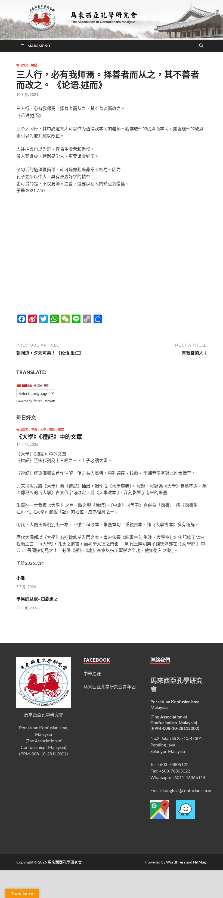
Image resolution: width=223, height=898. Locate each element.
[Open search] (201, 46)
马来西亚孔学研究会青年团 (109, 686)
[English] (29, 385)
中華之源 (92, 673)
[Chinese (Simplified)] (18, 385)
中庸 (34, 429)
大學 (43, 429)
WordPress (175, 862)
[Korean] (40, 385)
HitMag (199, 862)
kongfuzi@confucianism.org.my (192, 790)
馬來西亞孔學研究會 (65, 862)
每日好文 (22, 65)
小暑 (20, 577)
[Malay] (46, 385)
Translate (49, 401)
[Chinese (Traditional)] (24, 385)
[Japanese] (35, 385)
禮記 (52, 429)
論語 (34, 65)
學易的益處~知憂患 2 (36, 598)
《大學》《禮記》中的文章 (49, 436)
